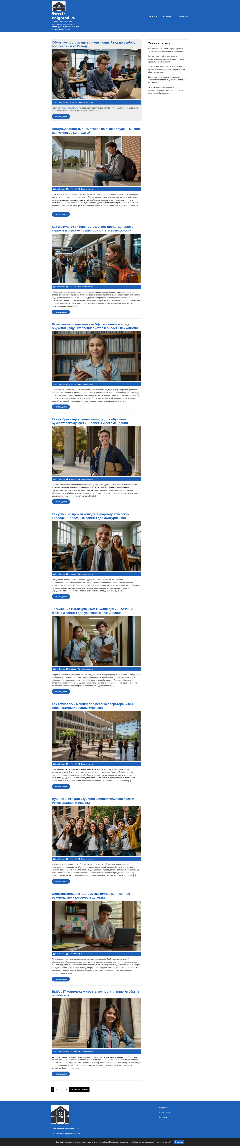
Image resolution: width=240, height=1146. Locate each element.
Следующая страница (79, 1089)
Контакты (165, 16)
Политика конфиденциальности (66, 1133)
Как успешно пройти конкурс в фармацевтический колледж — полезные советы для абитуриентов (165, 90)
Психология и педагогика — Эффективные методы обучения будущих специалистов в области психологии (166, 69)
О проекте (181, 16)
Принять (179, 1142)
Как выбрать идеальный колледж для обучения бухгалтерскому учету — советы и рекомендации (167, 80)
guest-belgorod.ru (64, 16)
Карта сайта (164, 1112)
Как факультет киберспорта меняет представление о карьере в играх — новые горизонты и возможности (166, 59)
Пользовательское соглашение (66, 1128)
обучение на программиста (69, 108)
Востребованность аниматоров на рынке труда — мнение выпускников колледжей (165, 50)
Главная (151, 16)
